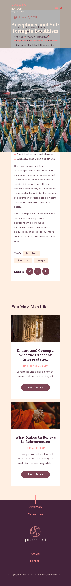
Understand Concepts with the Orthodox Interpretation (35, 354)
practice (22, 260)
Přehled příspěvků (36, 37)
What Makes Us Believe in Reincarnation (35, 439)
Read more (35, 387)
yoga (41, 260)
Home (19, 37)
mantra (31, 253)
